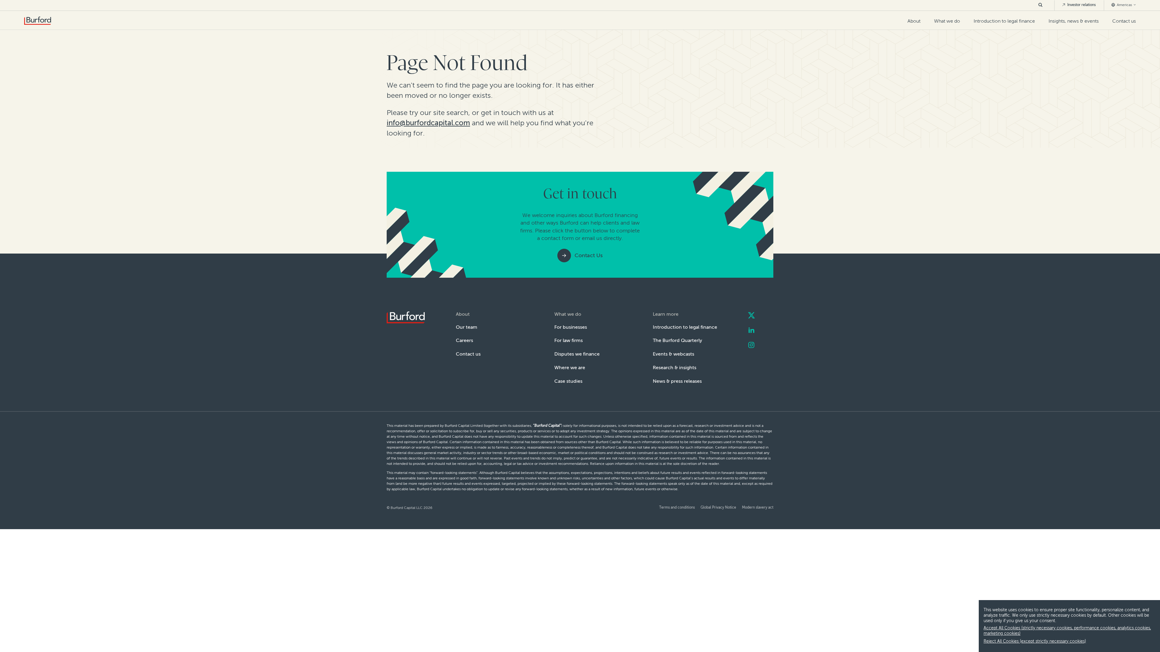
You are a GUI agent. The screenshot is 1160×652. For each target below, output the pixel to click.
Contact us (1124, 21)
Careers (464, 340)
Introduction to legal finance (1004, 21)
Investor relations (1081, 5)
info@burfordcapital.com (428, 122)
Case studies (568, 381)
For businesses (570, 327)
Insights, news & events (1074, 21)
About (913, 21)
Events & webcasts (673, 354)
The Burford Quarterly (677, 340)
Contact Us (589, 255)
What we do (947, 21)
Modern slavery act (757, 507)
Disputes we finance (577, 354)
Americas (1124, 5)
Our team (466, 327)
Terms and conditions (677, 507)
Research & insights (674, 367)
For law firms (568, 340)
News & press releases (677, 381)
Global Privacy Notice (718, 507)
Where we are (569, 367)
